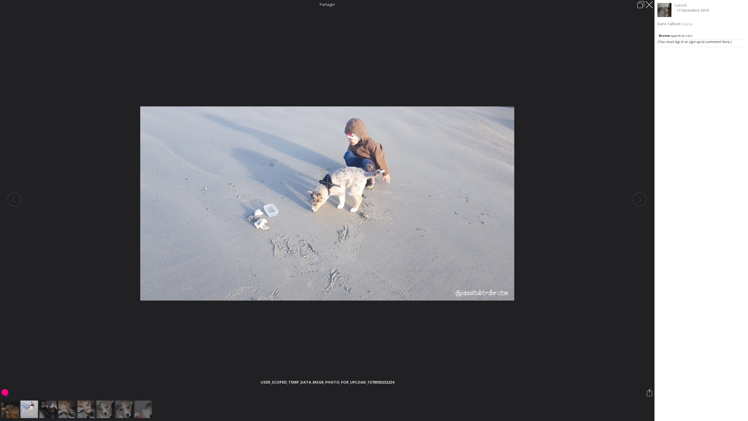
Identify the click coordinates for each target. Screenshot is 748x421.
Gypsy (687, 23)
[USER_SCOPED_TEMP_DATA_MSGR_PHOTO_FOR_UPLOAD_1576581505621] (86, 409)
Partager (327, 4)
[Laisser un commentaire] (5, 393)
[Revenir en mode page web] (640, 4)
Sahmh (680, 5)
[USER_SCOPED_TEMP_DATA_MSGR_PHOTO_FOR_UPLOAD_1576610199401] (10, 409)
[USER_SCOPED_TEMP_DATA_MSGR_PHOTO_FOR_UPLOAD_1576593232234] (29, 409)
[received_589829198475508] (143, 409)
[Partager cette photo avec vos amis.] (649, 393)
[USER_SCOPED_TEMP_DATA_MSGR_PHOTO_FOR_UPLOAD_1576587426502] (48, 409)
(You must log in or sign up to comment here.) (694, 41)
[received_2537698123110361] (124, 409)
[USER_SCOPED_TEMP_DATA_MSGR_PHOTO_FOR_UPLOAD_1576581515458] (67, 409)
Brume (664, 35)
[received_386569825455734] (105, 409)
